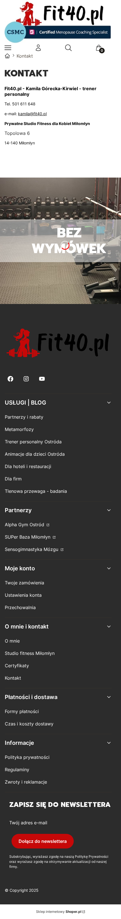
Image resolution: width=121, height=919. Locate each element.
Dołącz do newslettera (43, 841)
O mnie (12, 641)
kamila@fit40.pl (32, 113)
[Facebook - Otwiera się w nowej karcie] (10, 379)
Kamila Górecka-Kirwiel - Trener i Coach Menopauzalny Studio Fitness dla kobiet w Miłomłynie (7, 56)
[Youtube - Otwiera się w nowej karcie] (42, 379)
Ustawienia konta (23, 595)
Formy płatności (22, 711)
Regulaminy (17, 769)
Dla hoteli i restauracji (28, 466)
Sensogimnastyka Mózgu (32, 549)
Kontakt (13, 678)
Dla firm (13, 479)
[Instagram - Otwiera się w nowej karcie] (26, 379)
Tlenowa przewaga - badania (36, 491)
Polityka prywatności (27, 757)
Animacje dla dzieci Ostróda (35, 454)
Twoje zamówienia (24, 583)
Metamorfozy (19, 429)
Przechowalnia (20, 607)
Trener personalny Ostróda (33, 441)
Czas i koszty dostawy (29, 724)
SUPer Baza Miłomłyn (28, 537)
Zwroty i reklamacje (26, 782)
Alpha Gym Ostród (25, 524)
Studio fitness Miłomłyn (30, 653)
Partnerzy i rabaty (24, 417)
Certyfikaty (17, 665)
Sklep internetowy (58, 911)
